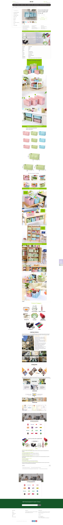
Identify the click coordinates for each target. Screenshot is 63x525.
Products (13, 512)
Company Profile (14, 513)
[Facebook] (32, 521)
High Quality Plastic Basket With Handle (36, 467)
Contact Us (13, 514)
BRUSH (15, 19)
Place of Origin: (24, 29)
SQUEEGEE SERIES (16, 12)
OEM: (32, 26)
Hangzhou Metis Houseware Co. (26, 467)
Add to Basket (42, 19)
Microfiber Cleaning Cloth (17, 22)
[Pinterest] (36, 521)
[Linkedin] (34, 521)
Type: (32, 27)
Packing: (23, 27)
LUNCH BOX (15, 25)
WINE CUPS (15, 16)
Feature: (42, 27)
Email (60, 265)
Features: (42, 26)
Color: (23, 26)
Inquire (42, 17)
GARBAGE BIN (28, 512)
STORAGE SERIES (16, 15)
